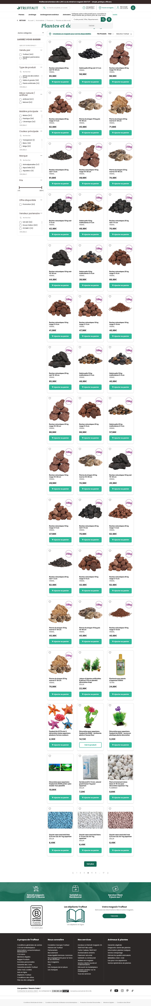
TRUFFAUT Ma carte (85, 947)
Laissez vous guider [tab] (29, 39)
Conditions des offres (25, 977)
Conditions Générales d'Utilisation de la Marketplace (61, 1002)
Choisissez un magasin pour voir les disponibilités (72, 34)
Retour (22, 20)
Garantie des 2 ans (24, 964)
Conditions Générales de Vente (33, 1002)
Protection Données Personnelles (90, 1002)
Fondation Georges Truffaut (58, 945)
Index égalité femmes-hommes (60, 955)
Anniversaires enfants (86, 953)
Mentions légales (23, 957)
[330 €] (41, 187)
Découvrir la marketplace (88, 967)
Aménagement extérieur (49, 14)
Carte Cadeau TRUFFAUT (87, 950)
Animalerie (67, 14)
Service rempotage (115, 953)
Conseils (114, 14)
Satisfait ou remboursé (87, 958)
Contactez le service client (27, 991)
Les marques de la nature (58, 967)
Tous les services (84, 974)
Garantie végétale (115, 945)
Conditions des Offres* (124, 1002)
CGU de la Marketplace (26, 947)
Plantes (21, 14)
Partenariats (52, 950)
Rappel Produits (23, 959)
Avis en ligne (22, 972)
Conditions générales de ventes (29, 945)
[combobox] (56, 8)
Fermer (91, 25)
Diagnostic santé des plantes (119, 947)
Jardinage (32, 14)
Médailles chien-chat (116, 958)
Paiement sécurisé (85, 955)
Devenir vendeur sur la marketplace (86, 970)
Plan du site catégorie (25, 980)
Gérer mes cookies (24, 970)
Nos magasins (53, 962)
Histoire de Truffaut (55, 947)
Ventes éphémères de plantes (119, 963)
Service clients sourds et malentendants (87, 963)
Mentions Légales (108, 1002)
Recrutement (53, 953)
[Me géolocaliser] (109, 19)
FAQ (49, 964)
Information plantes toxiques (119, 950)
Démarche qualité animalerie (119, 955)
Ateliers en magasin (85, 960)
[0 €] (19, 187)
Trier (109, 34)
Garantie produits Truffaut (27, 967)
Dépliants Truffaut (24, 975)
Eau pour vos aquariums (117, 960)
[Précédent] (72, 873)
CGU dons (21, 954)
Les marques (53, 970)
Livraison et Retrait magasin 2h (90, 945)
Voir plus (90, 864)
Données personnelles (26, 962)
